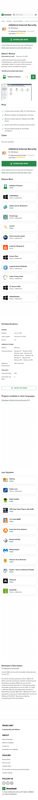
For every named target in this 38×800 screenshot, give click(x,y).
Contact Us (5, 746)
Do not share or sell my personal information (15, 769)
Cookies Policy (6, 766)
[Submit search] (13, 14)
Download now (20, 40)
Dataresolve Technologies (11, 668)
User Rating (12, 33)
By (17, 31)
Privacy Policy (6, 759)
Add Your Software (8, 743)
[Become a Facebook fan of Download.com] (3, 783)
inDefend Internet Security (22, 26)
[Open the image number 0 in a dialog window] (17, 92)
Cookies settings (7, 773)
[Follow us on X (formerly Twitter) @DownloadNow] (7, 783)
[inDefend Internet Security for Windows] (4, 29)
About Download (7, 739)
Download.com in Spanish (10, 749)
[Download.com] (6, 15)
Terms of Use (6, 763)
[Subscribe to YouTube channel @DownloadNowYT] (11, 783)
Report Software (20, 388)
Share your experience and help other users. (17, 48)
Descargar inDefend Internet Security (14, 400)
